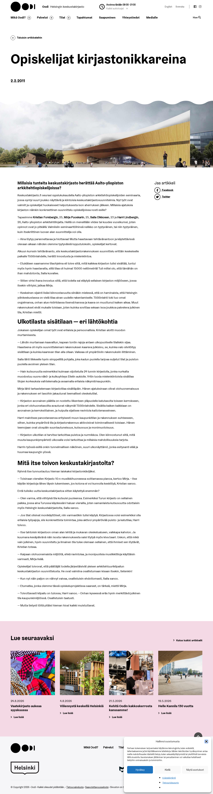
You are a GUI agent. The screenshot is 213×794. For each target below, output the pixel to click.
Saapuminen (107, 17)
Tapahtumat (84, 17)
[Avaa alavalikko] (28, 18)
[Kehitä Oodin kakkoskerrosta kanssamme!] (131, 673)
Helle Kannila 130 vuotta (175, 706)
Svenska (180, 6)
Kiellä (167, 769)
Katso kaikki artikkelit (189, 640)
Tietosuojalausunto (170, 782)
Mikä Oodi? (18, 17)
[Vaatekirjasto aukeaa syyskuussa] (33, 673)
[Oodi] (23, 748)
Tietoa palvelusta (75, 787)
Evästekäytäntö (169, 778)
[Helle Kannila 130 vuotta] (180, 673)
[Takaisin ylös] (198, 736)
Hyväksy (140, 769)
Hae (195, 17)
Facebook (167, 190)
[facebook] (195, 7)
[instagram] (200, 7)
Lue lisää (19, 717)
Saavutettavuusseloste (96, 787)
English (168, 6)
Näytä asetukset (195, 769)
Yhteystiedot (131, 17)
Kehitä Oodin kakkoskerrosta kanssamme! (130, 708)
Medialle (152, 17)
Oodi (23, 7)
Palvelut (42, 17)
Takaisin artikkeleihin (29, 37)
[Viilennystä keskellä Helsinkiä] (82, 673)
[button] (206, 741)
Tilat (62, 17)
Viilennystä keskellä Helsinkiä (82, 706)
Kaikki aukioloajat (115, 8)
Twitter (165, 196)
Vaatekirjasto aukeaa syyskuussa (26, 708)
